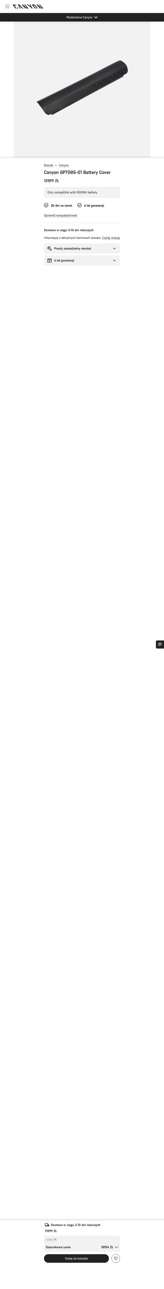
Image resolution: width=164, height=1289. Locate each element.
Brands (48, 165)
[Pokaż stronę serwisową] (160, 644)
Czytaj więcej (111, 238)
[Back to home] (28, 6)
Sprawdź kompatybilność (60, 215)
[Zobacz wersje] (4, 153)
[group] (82, 89)
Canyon (64, 165)
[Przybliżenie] (82, 92)
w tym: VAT (51, 1239)
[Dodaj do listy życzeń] (115, 1258)
